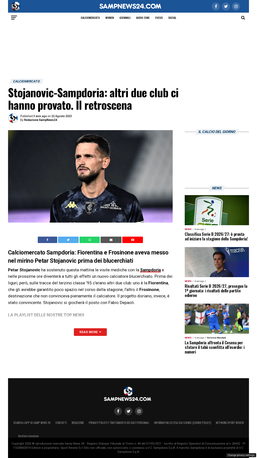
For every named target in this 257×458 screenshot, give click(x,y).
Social (172, 17)
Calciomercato (90, 17)
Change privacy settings (241, 455)
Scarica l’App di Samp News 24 (32, 423)
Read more (89, 332)
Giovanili (125, 17)
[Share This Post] (90, 240)
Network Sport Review (230, 423)
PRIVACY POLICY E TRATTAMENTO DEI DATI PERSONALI (119, 423)
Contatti (61, 423)
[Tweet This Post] (69, 240)
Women (109, 17)
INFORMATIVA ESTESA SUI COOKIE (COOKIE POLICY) (182, 423)
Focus (159, 17)
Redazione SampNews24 (40, 120)
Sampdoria (150, 270)
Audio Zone (143, 17)
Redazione (78, 423)
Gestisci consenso (28, 436)
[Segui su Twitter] (128, 411)
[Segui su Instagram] (139, 411)
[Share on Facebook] (48, 240)
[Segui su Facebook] (118, 411)
